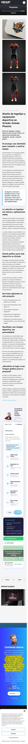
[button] (24, 711)
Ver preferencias (13, 737)
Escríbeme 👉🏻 (13, 693)
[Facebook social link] (11, 698)
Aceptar (13, 729)
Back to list (13, 579)
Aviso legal (22, 741)
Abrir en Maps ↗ (18, 564)
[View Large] (24, 590)
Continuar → (18, 512)
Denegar (13, 733)
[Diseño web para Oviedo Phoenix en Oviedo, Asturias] (14, 29)
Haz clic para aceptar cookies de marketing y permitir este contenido (13, 553)
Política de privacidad (15, 741)
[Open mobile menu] (24, 2)
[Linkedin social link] (15, 698)
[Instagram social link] (13, 698)
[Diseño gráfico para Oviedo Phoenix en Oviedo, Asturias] (14, 56)
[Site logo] (5, 2)
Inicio (3, 11)
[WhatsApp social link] (17, 698)
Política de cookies (6, 741)
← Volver (9, 512)
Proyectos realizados (13, 11)
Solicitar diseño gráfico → (9, 400)
